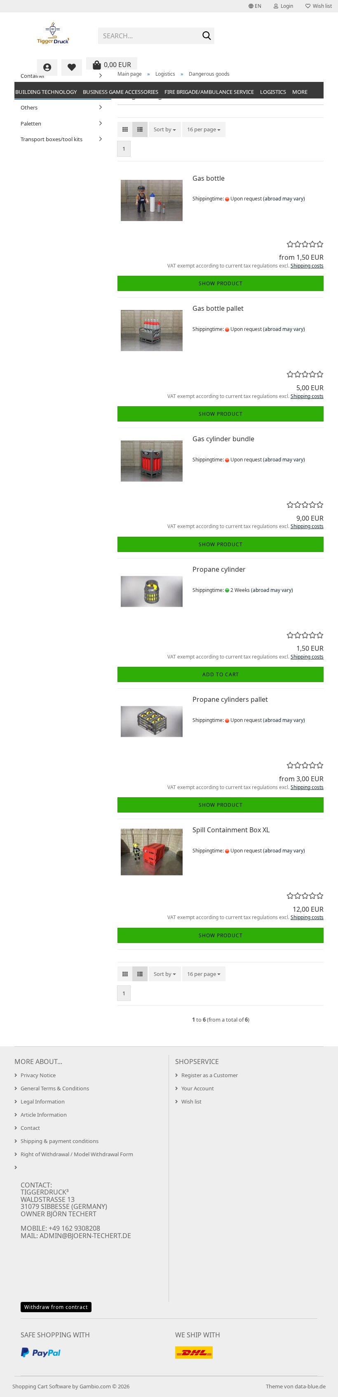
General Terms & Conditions (55, 1088)
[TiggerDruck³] (53, 33)
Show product (221, 283)
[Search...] (206, 36)
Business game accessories (120, 91)
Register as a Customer (209, 1075)
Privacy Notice (38, 1075)
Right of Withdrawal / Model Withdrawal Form (77, 1154)
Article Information (44, 1114)
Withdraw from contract (56, 1307)
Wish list (321, 5)
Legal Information (43, 1101)
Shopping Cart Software (41, 1386)
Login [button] (285, 5)
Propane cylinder (219, 569)
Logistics (273, 91)
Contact (30, 1128)
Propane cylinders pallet (230, 699)
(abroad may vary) (284, 198)
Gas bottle (208, 178)
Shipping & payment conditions (60, 1141)
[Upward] (315, 1385)
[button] (255, 6)
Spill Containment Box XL (231, 829)
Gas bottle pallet (218, 308)
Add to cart (220, 674)
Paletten (31, 123)
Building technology (46, 91)
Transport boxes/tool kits (51, 139)
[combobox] (165, 129)
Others (29, 107)
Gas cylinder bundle (223, 438)
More (299, 91)
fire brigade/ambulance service (209, 91)
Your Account (197, 1088)
